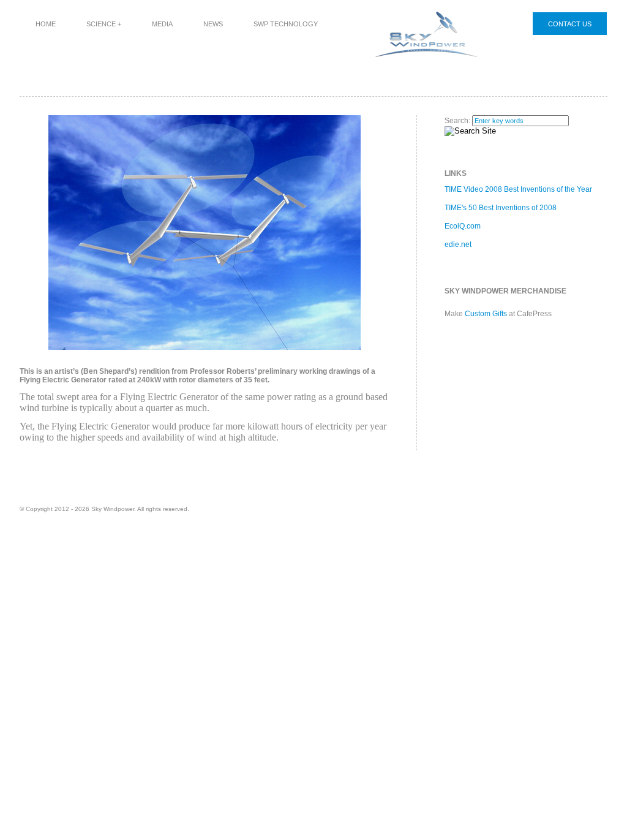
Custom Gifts (486, 313)
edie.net (458, 244)
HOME (46, 24)
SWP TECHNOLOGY (285, 24)
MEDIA (162, 24)
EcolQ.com (463, 226)
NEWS (213, 24)
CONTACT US (569, 24)
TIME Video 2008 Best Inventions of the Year (518, 189)
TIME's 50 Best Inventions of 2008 (501, 207)
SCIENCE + (103, 24)
